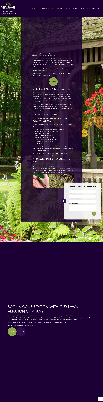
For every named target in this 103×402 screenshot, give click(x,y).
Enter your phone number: (75, 194)
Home (33, 8)
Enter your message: (74, 203)
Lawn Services (54, 8)
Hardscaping (63, 8)
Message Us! (20, 331)
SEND (94, 213)
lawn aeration (48, 73)
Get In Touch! (53, 81)
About (37, 8)
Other (81, 8)
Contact (99, 8)
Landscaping (45, 8)
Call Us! (12, 331)
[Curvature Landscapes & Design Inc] (8, 5)
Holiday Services (73, 8)
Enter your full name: (74, 189)
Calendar (87, 8)
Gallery (94, 8)
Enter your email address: (75, 199)
